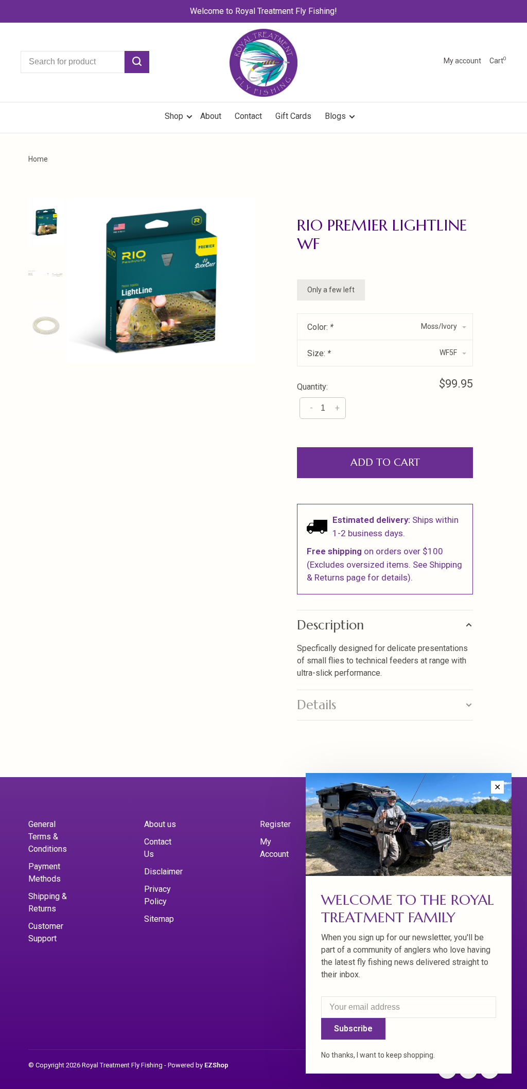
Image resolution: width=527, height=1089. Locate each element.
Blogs (335, 116)
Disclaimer (163, 871)
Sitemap (159, 919)
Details (316, 705)
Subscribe (353, 1028)
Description (330, 625)
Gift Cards (293, 116)
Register (275, 824)
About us (160, 824)
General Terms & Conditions (47, 836)
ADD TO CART (385, 462)
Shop (175, 116)
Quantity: (312, 387)
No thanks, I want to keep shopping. (378, 1055)
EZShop (216, 1065)
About (210, 116)
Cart (497, 61)
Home (38, 159)
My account (462, 61)
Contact (248, 116)
